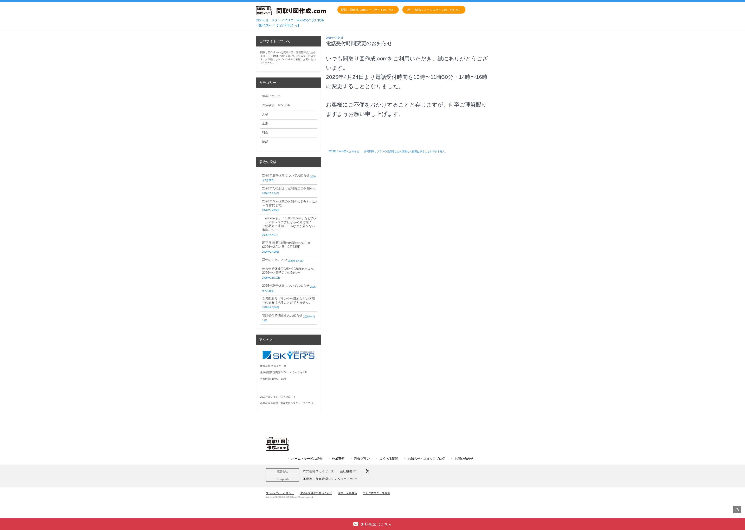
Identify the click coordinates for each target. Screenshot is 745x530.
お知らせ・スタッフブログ (426, 458)
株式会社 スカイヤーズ (273, 366)
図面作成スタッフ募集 (376, 493)
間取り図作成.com (270, 52)
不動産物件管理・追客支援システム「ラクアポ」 (288, 403)
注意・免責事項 (347, 493)
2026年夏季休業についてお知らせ (285, 175)
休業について (271, 96)
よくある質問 (388, 458)
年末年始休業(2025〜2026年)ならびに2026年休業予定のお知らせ (288, 270)
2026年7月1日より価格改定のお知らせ (289, 188)
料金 (265, 132)
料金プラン (362, 458)
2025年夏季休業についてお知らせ (285, 285)
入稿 (265, 114)
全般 (265, 123)
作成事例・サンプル (276, 105)
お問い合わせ (464, 458)
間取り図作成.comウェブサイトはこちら (368, 10)
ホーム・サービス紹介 (306, 458)
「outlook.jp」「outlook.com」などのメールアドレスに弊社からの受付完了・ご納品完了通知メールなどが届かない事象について (289, 224)
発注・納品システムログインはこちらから (434, 10)
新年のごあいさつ (274, 259)
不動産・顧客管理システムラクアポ (328, 479)
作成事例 (338, 458)
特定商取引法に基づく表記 (316, 493)
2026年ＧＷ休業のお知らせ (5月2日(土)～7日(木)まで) (289, 203)
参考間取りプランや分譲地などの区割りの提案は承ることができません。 (405, 151)
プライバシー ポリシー (280, 493)
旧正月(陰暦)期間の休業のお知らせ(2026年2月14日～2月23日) (286, 244)
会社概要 (346, 471)
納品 (265, 141)
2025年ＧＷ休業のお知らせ (343, 151)
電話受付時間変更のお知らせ (282, 315)
